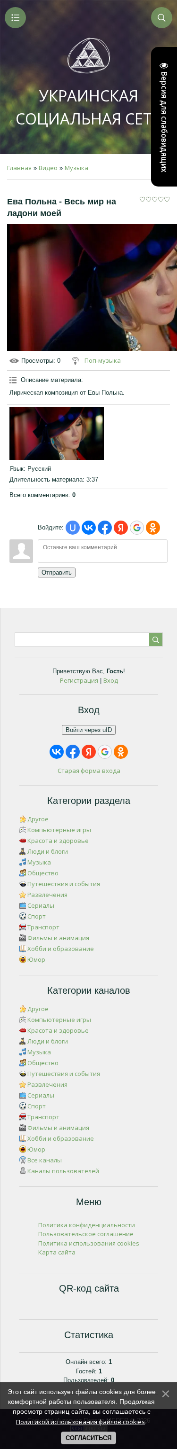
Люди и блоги (47, 851)
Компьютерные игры (59, 830)
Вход (110, 680)
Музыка (76, 168)
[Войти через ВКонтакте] (89, 528)
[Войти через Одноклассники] (153, 528)
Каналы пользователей (63, 1171)
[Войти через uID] (73, 528)
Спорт (36, 916)
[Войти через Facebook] (105, 528)
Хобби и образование (60, 948)
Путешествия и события (63, 884)
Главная (19, 168)
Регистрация (79, 680)
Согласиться (88, 1437)
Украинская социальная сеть (88, 107)
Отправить (57, 572)
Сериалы (40, 905)
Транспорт (43, 927)
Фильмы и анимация (58, 938)
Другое (38, 819)
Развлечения (47, 894)
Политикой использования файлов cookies (80, 1422)
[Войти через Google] (137, 528)
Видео (48, 168)
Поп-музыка (102, 360)
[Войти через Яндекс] (121, 528)
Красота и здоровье (58, 840)
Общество (43, 873)
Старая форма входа (89, 770)
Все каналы (44, 1160)
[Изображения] (56, 433)
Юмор (36, 959)
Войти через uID (89, 729)
